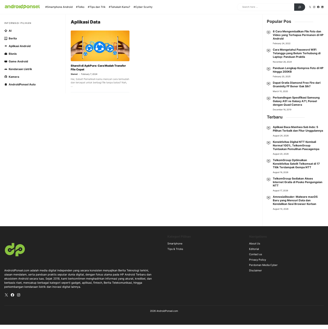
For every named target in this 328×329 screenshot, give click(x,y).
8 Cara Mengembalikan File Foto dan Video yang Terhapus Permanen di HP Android (298, 35)
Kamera (14, 76)
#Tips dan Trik (96, 7)
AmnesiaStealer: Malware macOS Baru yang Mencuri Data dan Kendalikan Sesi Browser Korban (295, 200)
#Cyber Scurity (143, 7)
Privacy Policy (257, 259)
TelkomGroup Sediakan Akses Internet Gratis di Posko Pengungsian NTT (297, 182)
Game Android (18, 61)
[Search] (299, 7)
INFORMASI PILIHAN (17, 23)
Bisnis (13, 53)
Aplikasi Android (20, 46)
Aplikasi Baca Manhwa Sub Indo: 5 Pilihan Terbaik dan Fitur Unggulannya (298, 128)
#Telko (80, 7)
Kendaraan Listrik (20, 69)
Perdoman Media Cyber (263, 265)
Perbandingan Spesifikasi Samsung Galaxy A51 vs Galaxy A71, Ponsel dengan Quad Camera (296, 101)
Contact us (255, 254)
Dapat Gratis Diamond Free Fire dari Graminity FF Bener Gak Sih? (296, 84)
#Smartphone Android (59, 7)
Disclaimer (255, 270)
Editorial (254, 249)
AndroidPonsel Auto (22, 84)
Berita (13, 38)
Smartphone (174, 243)
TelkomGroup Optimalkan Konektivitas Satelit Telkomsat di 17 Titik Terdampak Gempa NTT (296, 163)
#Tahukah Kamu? (119, 7)
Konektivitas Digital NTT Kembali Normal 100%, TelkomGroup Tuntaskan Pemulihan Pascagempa (296, 145)
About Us (254, 243)
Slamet (74, 74)
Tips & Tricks (175, 249)
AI (10, 30)
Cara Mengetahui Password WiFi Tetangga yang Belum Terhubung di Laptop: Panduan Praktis (296, 53)
